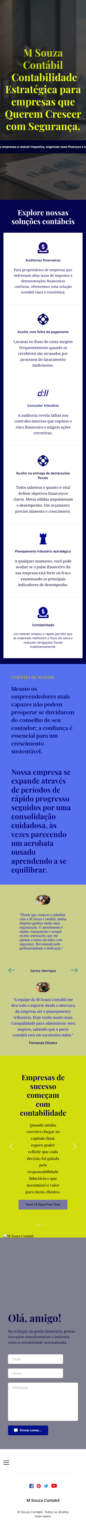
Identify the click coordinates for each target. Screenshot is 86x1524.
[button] (6, 1462)
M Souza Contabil (43, 1500)
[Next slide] (74, 970)
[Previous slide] (12, 970)
